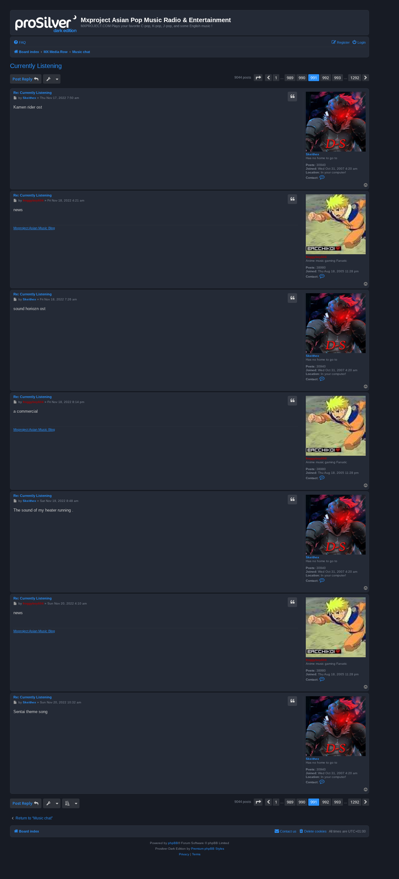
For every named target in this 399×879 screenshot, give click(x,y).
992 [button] (325, 77)
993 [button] (337, 77)
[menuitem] (19, 42)
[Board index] (46, 22)
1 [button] (276, 77)
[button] (258, 77)
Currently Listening (36, 65)
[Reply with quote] (292, 96)
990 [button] (302, 77)
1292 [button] (354, 77)
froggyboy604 (316, 257)
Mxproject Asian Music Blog (34, 228)
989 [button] (290, 77)
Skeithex (312, 154)
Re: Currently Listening (32, 93)
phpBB (173, 843)
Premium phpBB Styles (207, 848)
